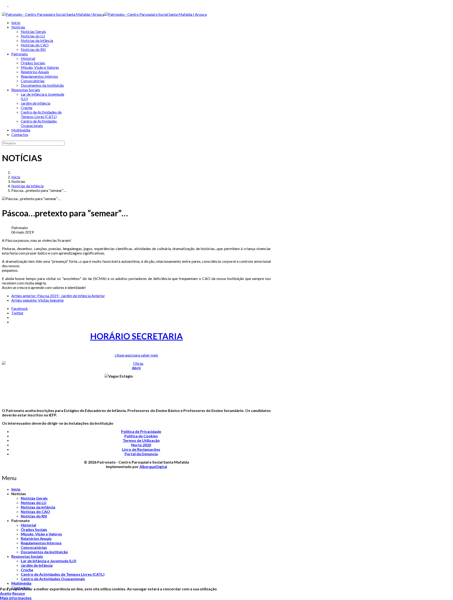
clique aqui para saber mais (136, 355)
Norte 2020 (141, 445)
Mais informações (16, 598)
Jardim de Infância (35, 103)
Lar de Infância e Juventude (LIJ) (48, 561)
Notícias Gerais (33, 31)
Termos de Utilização (141, 440)
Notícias (18, 27)
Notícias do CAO (35, 45)
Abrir (136, 368)
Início (15, 22)
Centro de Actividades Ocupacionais (39, 123)
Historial (28, 58)
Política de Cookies (141, 436)
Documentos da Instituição (42, 85)
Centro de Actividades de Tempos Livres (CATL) (41, 114)
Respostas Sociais (25, 89)
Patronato (19, 54)
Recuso (18, 593)
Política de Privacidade (141, 431)
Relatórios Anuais (35, 72)
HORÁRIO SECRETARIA (136, 336)
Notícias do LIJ (33, 36)
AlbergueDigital (153, 466)
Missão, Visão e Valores (40, 67)
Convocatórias (33, 80)
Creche (26, 107)
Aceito (6, 593)
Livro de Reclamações (141, 449)
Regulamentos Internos (39, 76)
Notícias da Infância (37, 40)
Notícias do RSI (33, 49)
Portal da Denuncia (141, 454)
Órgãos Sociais (33, 63)
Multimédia (20, 130)
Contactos (19, 134)
